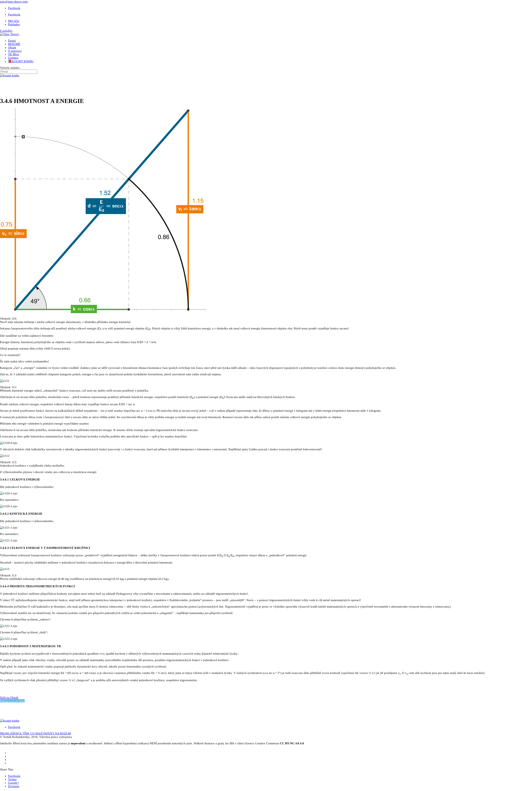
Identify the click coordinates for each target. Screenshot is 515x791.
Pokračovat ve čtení (12, 701)
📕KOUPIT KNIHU (21, 61)
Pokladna (14, 24)
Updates (13, 57)
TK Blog (13, 54)
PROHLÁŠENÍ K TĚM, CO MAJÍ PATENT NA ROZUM (35, 733)
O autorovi (15, 50)
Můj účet (13, 21)
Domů (12, 40)
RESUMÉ (14, 44)
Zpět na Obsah (9, 697)
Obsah (12, 47)
